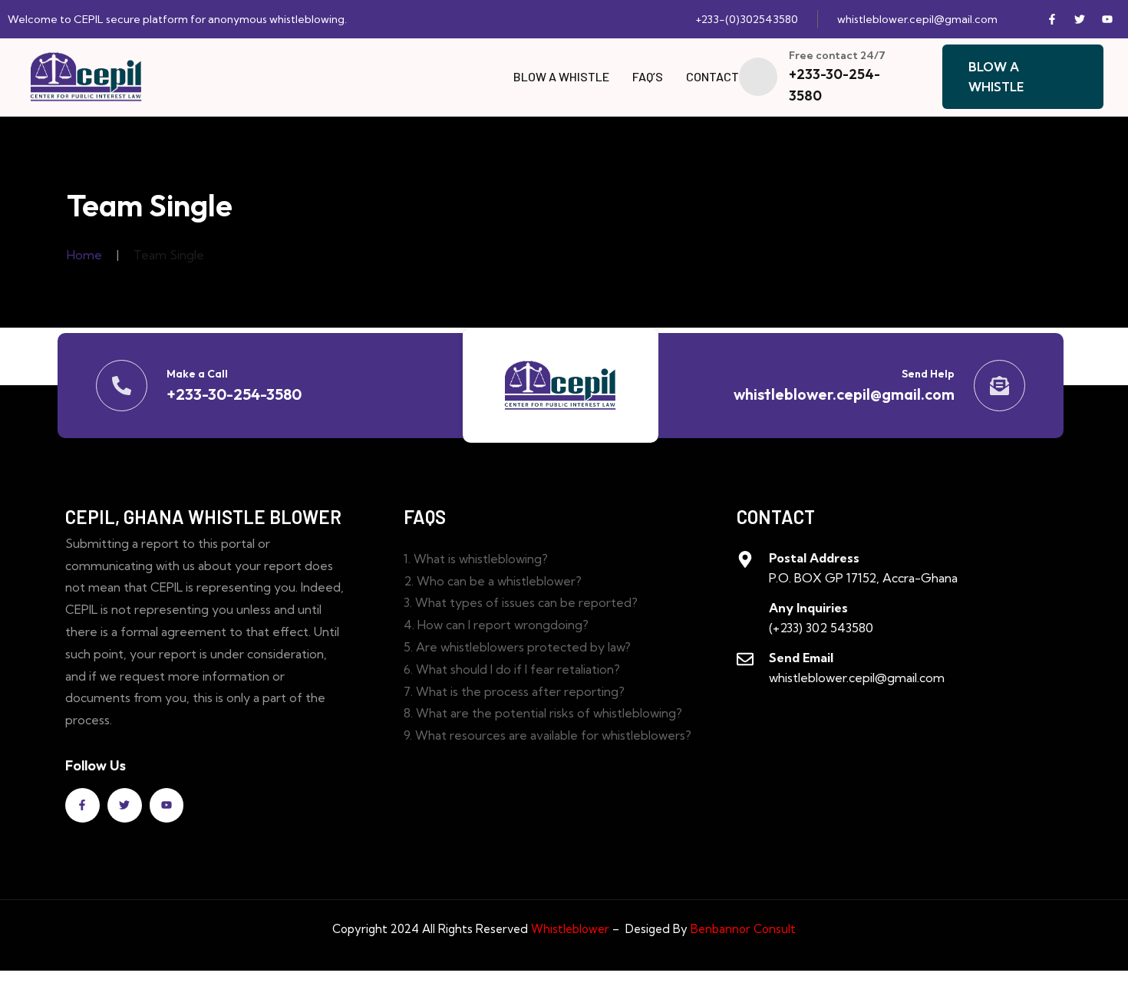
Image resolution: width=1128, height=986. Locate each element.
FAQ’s (647, 76)
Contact (712, 76)
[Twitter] (1079, 19)
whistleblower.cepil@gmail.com (844, 394)
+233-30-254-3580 (234, 394)
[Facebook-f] (1052, 19)
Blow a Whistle (561, 76)
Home (84, 254)
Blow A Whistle (996, 76)
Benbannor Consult (743, 929)
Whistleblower (568, 929)
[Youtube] (1107, 19)
